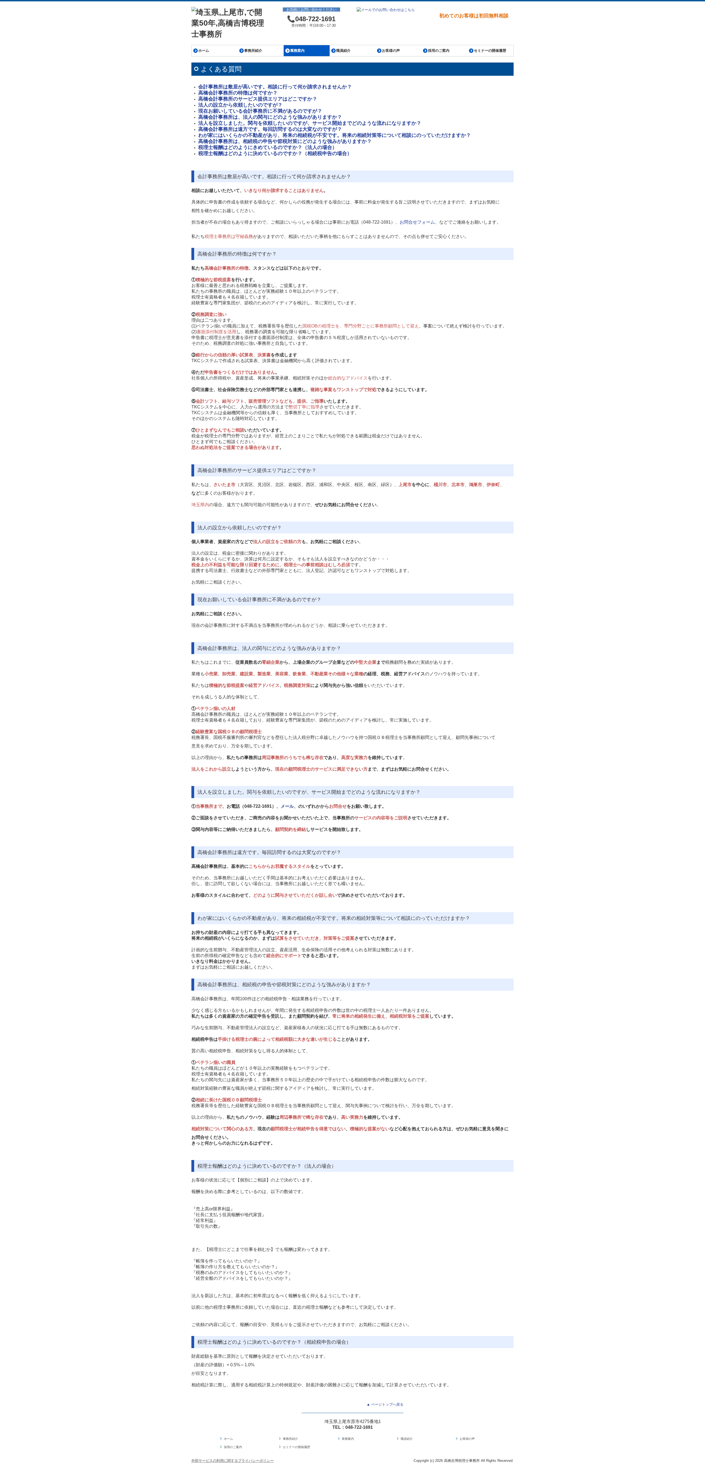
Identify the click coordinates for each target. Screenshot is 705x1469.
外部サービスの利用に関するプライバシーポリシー (232, 1461)
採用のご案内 (438, 50)
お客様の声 (391, 50)
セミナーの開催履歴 (490, 50)
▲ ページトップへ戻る (385, 1404)
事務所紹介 (253, 50)
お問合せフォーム (417, 222)
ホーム (203, 50)
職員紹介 (343, 50)
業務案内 (297, 50)
